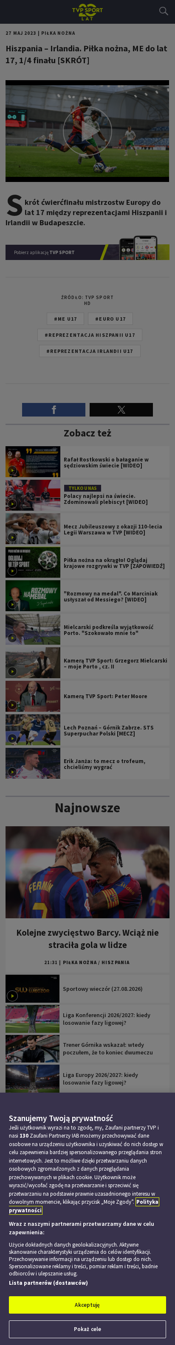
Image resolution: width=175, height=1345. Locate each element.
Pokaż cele (87, 1329)
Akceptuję (87, 1305)
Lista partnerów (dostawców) (48, 1282)
